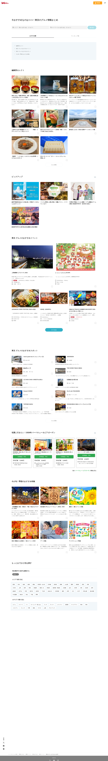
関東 (37, 594)
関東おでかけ (21, 754)
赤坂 (88, 584)
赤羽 (92, 587)
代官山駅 (85, 591)
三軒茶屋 (57, 591)
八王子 (78, 591)
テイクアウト (74, 604)
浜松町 (55, 584)
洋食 (86, 604)
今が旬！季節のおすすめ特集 (22, 54)
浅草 (25, 587)
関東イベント (28, 754)
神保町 (48, 587)
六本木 (14, 587)
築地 (34, 584)
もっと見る (54, 164)
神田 (30, 587)
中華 (29, 608)
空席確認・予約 (22, 456)
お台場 (66, 584)
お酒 (45, 608)
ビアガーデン (86, 470)
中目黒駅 (15, 594)
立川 (73, 591)
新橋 (61, 584)
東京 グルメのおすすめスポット (23, 51)
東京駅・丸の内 (41, 584)
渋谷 (19, 584)
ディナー (52, 604)
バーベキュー (78, 470)
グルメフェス (52, 608)
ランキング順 (75, 35)
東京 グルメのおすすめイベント (23, 48)
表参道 (77, 584)
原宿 (83, 584)
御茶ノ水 (42, 587)
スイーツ (21, 604)
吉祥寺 (37, 591)
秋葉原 (35, 587)
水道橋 (64, 587)
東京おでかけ (35, 754)
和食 (81, 604)
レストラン (59, 604)
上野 (20, 587)
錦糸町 (14, 591)
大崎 (81, 587)
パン (27, 604)
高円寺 (31, 591)
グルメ (14, 574)
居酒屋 (66, 604)
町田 (68, 591)
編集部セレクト (19, 45)
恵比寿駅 (92, 591)
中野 (26, 591)
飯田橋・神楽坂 (56, 587)
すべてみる (54, 330)
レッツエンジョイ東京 (13, 754)
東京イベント (42, 754)
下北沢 (43, 591)
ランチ (45, 604)
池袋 (24, 584)
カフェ (14, 604)
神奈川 (21, 594)
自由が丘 (50, 591)
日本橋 (49, 584)
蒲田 (63, 591)
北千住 (20, 591)
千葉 (32, 594)
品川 (70, 587)
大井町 (75, 587)
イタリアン (15, 608)
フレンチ (23, 608)
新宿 (14, 584)
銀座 (29, 584)
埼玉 (27, 594)
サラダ (39, 608)
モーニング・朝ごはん (36, 604)
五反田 (86, 587)
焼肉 (34, 608)
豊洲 (72, 584)
